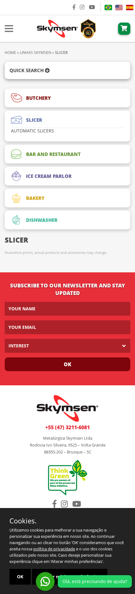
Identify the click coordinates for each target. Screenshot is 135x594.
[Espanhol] (129, 7)
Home (10, 52)
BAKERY (35, 198)
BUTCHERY (38, 98)
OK (20, 577)
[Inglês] (119, 7)
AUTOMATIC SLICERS (32, 131)
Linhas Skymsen (35, 52)
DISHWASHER (41, 220)
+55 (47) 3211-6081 (67, 427)
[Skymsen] (65, 28)
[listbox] (67, 346)
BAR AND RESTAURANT (53, 154)
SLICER (34, 120)
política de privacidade (54, 549)
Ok (67, 364)
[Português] (108, 7)
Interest (18, 346)
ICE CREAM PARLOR (49, 176)
